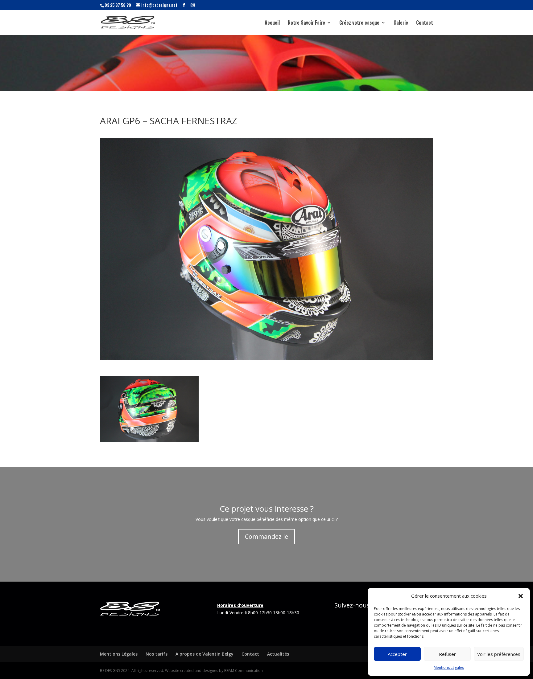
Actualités (278, 654)
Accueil (272, 23)
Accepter (397, 654)
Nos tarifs (156, 654)
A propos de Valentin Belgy (204, 654)
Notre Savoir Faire (306, 23)
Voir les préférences (498, 654)
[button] (521, 596)
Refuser (447, 654)
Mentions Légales (449, 667)
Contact (424, 23)
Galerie (401, 23)
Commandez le (266, 536)
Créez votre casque (359, 23)
